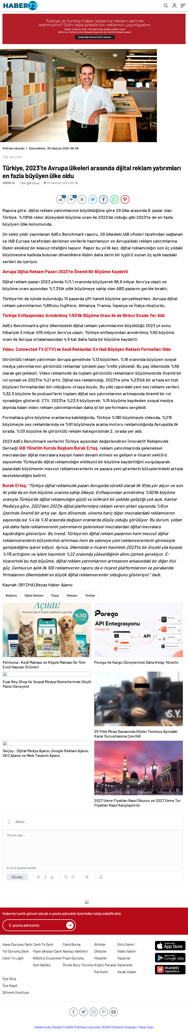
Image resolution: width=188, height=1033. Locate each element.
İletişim (58, 1027)
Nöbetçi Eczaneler (47, 958)
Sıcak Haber (127, 972)
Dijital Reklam (34, 595)
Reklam (72, 595)
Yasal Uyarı (146, 1027)
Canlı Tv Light (13, 958)
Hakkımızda (42, 1027)
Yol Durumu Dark (15, 951)
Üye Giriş (9, 978)
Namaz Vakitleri (75, 951)
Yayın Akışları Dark (47, 951)
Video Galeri (126, 951)
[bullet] (73, 877)
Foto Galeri (125, 944)
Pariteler (101, 972)
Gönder (17, 877)
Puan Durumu (73, 958)
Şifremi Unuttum (15, 992)
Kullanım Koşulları (124, 1027)
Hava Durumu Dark (17, 944)
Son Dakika (41, 965)
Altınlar (100, 944)
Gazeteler (125, 965)
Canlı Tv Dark (43, 944)
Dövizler (100, 951)
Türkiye (90, 595)
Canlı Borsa (72, 944)
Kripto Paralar (105, 965)
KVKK (106, 1027)
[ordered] (66, 877)
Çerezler (95, 1027)
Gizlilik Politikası (76, 1027)
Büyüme (11, 595)
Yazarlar (124, 958)
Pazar (55, 595)
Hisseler (100, 958)
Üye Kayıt (9, 985)
